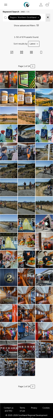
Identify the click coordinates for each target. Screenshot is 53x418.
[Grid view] (21, 52)
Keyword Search (16, 11)
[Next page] (33, 66)
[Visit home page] (26, 4)
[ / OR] (25, 12)
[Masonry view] (12, 52)
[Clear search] (48, 17)
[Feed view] (41, 52)
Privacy (34, 408)
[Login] (41, 4)
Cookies (46, 408)
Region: (24, 17)
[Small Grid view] (31, 52)
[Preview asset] (8, 79)
